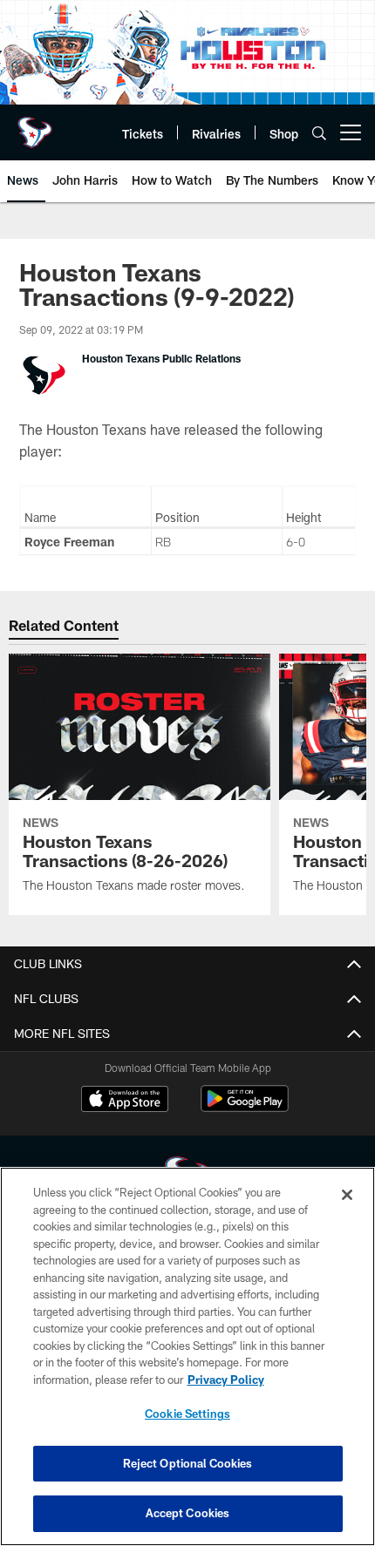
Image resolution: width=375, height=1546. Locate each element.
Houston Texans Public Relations (161, 358)
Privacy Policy (226, 1380)
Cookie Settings (187, 1414)
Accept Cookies (188, 1513)
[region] (187, 1356)
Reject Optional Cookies (188, 1463)
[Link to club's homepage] (35, 125)
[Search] (319, 133)
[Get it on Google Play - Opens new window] (244, 1107)
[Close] (347, 1195)
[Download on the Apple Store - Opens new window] (124, 1100)
